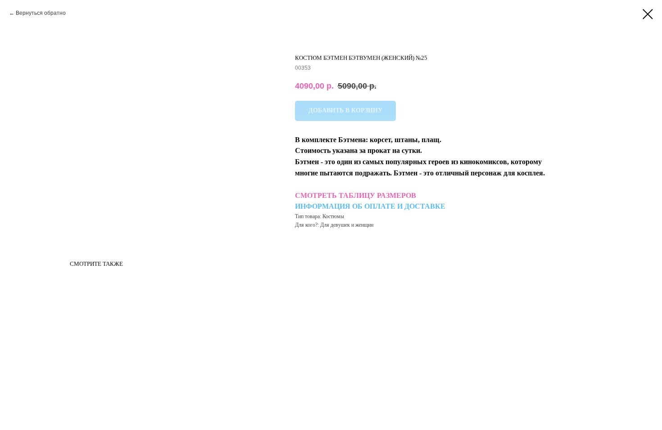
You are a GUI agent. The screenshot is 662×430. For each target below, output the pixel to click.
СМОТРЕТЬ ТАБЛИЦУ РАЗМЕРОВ (355, 195)
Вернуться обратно (41, 13)
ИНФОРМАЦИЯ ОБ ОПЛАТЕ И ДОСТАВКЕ (370, 206)
